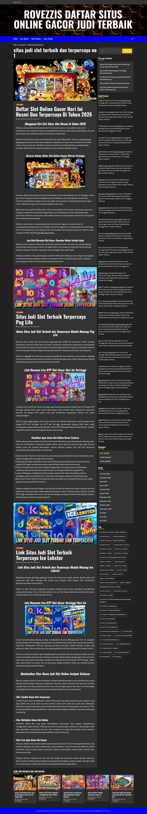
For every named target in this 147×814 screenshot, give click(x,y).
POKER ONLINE (36, 39)
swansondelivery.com (112, 233)
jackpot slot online (120, 565)
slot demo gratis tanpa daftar (109, 631)
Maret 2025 (104, 485)
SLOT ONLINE (24, 39)
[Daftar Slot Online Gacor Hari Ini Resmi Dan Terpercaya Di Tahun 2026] (25, 782)
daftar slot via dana (121, 553)
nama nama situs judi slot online (110, 586)
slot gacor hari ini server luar (109, 639)
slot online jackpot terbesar (109, 648)
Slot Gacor (115, 313)
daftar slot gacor (106, 549)
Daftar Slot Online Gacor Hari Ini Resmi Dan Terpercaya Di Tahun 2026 (54, 111)
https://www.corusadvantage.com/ (116, 324)
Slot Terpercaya (110, 352)
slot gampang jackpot (123, 644)
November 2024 (105, 501)
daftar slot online (106, 553)
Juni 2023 (103, 517)
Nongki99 (101, 408)
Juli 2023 (103, 513)
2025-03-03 (36, 562)
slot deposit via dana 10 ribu (123, 635)
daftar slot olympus (121, 549)
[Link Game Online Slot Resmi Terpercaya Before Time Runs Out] (122, 782)
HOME (15, 39)
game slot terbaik (105, 565)
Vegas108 (101, 208)
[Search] (132, 38)
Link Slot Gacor (103, 273)
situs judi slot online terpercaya (110, 610)
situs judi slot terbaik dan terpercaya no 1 (113, 614)
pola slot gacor (105, 591)
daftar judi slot (105, 536)
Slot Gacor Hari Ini (111, 301)
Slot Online (118, 126)
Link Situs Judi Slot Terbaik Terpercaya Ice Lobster (44, 554)
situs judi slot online (106, 595)
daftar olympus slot (119, 536)
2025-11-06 (43, 799)
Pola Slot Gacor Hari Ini (24, 119)
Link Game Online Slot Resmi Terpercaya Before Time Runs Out (114, 88)
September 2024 (106, 509)
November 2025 (105, 478)
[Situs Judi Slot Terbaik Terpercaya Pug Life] (97, 782)
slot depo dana (127, 631)
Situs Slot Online (117, 287)
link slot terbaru (125, 582)
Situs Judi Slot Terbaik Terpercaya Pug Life (51, 319)
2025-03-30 (36, 326)
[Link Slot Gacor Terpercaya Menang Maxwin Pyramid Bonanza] (73, 782)
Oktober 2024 (105, 505)
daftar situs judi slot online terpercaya (112, 540)
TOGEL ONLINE (48, 39)
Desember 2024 (105, 497)
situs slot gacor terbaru (45, 233)
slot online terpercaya (122, 652)
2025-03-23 (116, 801)
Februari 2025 (105, 489)
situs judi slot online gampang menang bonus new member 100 (115, 601)
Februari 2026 (105, 474)
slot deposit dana (105, 635)
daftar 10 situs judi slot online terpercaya (113, 532)
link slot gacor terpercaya (108, 582)
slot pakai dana (105, 656)
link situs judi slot (39, 577)
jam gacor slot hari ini (107, 570)
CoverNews (97, 811)
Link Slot (111, 112)
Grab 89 (41, 589)
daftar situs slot (105, 544)
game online (33, 421)
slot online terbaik (106, 652)
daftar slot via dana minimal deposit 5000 (113, 557)
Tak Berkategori (105, 457)
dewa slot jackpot (106, 561)
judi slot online (122, 570)
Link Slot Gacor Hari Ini (106, 166)
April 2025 (103, 481)
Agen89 (27, 356)
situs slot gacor (56, 497)
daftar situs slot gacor (121, 544)
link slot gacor (117, 574)
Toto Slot (101, 369)
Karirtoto (101, 180)
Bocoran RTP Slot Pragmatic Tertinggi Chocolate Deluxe (113, 72)
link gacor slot (105, 574)
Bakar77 (101, 434)
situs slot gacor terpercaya (109, 627)
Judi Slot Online (119, 152)
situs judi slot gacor (120, 591)
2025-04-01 (67, 801)
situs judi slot (55, 342)
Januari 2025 (104, 493)
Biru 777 (101, 341)
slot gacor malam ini (106, 644)
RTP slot (71, 640)
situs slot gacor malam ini (108, 623)
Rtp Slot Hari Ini (117, 138)
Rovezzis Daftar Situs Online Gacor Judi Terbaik (73, 19)
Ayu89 (124, 250)
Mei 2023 (103, 521)
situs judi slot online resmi (108, 606)
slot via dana (116, 656)
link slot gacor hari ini (107, 578)
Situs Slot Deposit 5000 (106, 194)
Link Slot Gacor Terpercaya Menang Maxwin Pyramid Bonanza (115, 78)
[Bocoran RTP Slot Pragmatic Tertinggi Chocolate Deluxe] (49, 782)
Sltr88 (100, 420)
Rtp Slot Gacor (126, 100)
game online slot (120, 561)
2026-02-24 (36, 119)
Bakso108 (101, 380)
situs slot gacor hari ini (107, 618)
